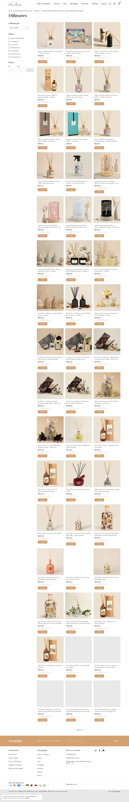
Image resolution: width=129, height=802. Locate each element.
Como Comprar (13, 758)
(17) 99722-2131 (71, 754)
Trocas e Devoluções (15, 761)
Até (18, 66)
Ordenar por (14, 23)
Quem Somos (13, 754)
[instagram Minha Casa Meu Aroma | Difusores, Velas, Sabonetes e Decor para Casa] (96, 750)
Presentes (84, 4)
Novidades (74, 4)
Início (10, 11)
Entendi (27, 798)
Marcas (104, 4)
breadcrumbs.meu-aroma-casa (23, 11)
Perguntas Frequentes (15, 765)
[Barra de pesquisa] (110, 4)
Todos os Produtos (43, 4)
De (9, 66)
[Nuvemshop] (114, 792)
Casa (65, 4)
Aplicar (30, 70)
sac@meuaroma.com (72, 758)
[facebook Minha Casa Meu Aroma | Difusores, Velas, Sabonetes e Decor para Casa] (100, 750)
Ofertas (95, 4)
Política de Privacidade (16, 768)
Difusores (37, 11)
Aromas (56, 4)
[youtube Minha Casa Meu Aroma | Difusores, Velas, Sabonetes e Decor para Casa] (103, 750)
